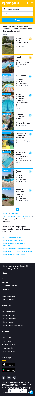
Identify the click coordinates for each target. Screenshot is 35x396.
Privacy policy (6, 341)
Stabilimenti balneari (8, 312)
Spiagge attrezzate (23, 249)
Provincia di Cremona (9, 216)
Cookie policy (6, 338)
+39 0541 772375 (6, 388)
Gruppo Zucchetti (14, 269)
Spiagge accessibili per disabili (12, 241)
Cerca (17, 20)
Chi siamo (5, 279)
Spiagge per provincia (9, 319)
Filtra (24, 391)
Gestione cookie (7, 348)
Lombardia (14, 214)
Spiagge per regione (8, 315)
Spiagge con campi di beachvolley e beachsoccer (14, 245)
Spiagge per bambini (9, 249)
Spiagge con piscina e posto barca (13, 254)
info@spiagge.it (16, 388)
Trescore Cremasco (25, 216)
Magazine (5, 282)
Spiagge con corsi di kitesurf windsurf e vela (17, 251)
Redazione (5, 289)
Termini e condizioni (8, 345)
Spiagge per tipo (7, 322)
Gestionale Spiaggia (8, 296)
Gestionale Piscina (8, 300)
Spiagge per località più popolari (12, 325)
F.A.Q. (3, 293)
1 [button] (17, 209)
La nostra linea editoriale (10, 286)
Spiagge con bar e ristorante (11, 238)
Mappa (14, 391)
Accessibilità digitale (9, 351)
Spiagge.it (5, 214)
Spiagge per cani (7, 235)
